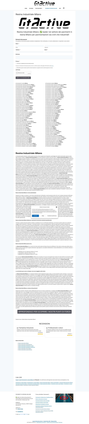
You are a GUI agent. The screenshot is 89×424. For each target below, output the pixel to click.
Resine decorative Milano (45, 383)
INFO (60, 8)
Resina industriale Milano (45, 382)
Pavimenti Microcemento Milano (66, 382)
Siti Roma (60, 422)
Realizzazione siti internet (41, 422)
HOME (26, 8)
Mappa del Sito (54, 421)
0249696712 (20, 411)
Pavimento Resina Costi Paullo (42, 402)
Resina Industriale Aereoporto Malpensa (26, 347)
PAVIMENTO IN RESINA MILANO (51, 8)
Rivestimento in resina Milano (33, 382)
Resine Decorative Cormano (41, 399)
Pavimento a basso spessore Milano (30, 385)
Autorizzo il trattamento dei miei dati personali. (25, 63)
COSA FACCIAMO (38, 8)
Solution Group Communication (52, 422)
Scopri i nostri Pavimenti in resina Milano (24, 379)
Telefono (18, 49)
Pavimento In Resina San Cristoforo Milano (44, 397)
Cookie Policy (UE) (46, 421)
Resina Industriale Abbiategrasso (25, 344)
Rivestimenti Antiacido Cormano (42, 404)
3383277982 (20, 409)
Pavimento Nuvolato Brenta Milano (43, 409)
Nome (17, 43)
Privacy (18, 61)
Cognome (46, 47)
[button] (56, 207)
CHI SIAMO (31, 8)
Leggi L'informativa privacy (37, 421)
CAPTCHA (18, 69)
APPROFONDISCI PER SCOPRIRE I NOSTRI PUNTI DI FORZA (44, 312)
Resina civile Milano (55, 382)
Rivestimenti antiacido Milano (34, 383)
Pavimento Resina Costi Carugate (42, 400)
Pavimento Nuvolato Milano (21, 383)
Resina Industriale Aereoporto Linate (25, 345)
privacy (52, 65)
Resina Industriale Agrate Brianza (25, 349)
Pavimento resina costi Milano (57, 383)
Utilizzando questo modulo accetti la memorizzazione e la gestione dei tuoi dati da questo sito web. (35, 67)
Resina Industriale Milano (23, 343)
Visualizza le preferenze (51, 215)
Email (46, 49)
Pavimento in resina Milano (21, 382)
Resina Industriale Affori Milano (24, 348)
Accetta (35, 215)
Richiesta (18, 54)
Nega (43, 215)
